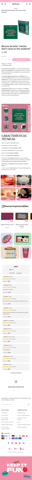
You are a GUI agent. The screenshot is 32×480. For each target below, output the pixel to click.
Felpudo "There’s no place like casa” (21, 225)
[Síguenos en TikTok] (20, 443)
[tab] (12, 273)
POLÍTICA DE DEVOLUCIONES (5, 428)
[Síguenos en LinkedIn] (24, 443)
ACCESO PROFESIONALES (23, 424)
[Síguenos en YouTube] (16, 443)
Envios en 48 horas (7, 63)
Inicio (15, 8)
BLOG (18, 422)
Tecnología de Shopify (19, 452)
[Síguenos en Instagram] (12, 443)
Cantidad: (3, 56)
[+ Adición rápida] (11, 220)
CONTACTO (4, 412)
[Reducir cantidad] (3, 59)
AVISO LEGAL (4, 415)
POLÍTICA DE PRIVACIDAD (4, 418)
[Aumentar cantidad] (9, 59)
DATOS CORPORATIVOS (23, 415)
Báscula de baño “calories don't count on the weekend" (13, 11)
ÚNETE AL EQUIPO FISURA (22, 418)
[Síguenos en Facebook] (8, 443)
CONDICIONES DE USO (7, 424)
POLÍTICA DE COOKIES (7, 422)
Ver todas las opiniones (16, 372)
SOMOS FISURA (21, 412)
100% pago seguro (7, 65)
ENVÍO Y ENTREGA (22, 427)
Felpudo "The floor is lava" (7, 224)
